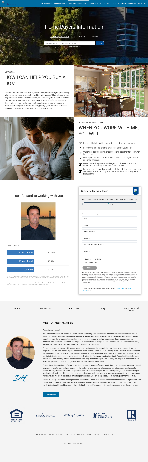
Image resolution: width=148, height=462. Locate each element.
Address (87, 238)
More (142, 4)
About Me (96, 4)
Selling (98, 259)
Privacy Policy (120, 288)
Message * (88, 251)
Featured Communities (124, 3)
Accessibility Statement (79, 434)
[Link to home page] (11, 3)
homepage (46, 3)
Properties (60, 4)
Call (111, 204)
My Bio (107, 3)
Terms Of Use (40, 434)
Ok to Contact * (92, 263)
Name (86, 219)
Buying (88, 259)
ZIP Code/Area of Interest (94, 245)
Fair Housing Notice (104, 434)
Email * (86, 225)
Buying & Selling (78, 4)
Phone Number (89, 232)
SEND (89, 268)
